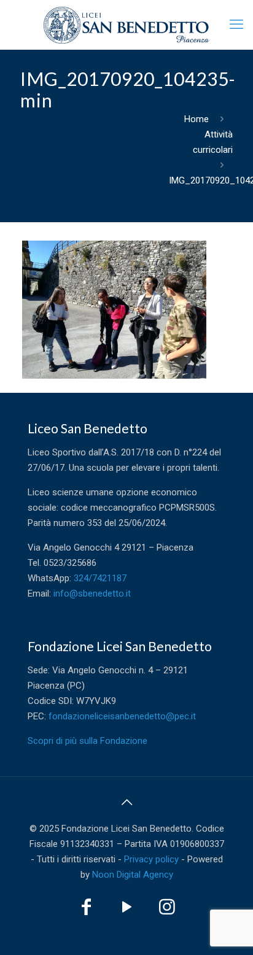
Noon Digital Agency (132, 874)
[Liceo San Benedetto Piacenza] (126, 24)
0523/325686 (70, 562)
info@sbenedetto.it (92, 593)
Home (196, 119)
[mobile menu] (236, 24)
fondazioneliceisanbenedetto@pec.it (122, 716)
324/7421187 (100, 578)
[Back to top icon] (126, 802)
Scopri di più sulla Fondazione (87, 740)
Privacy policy (151, 859)
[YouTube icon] (126, 910)
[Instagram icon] (167, 910)
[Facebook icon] (86, 910)
